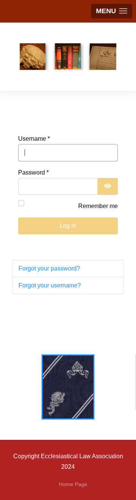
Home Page (73, 484)
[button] (111, 11)
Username (34, 138)
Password (33, 172)
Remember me (98, 206)
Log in (68, 225)
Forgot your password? (49, 268)
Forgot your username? (50, 285)
